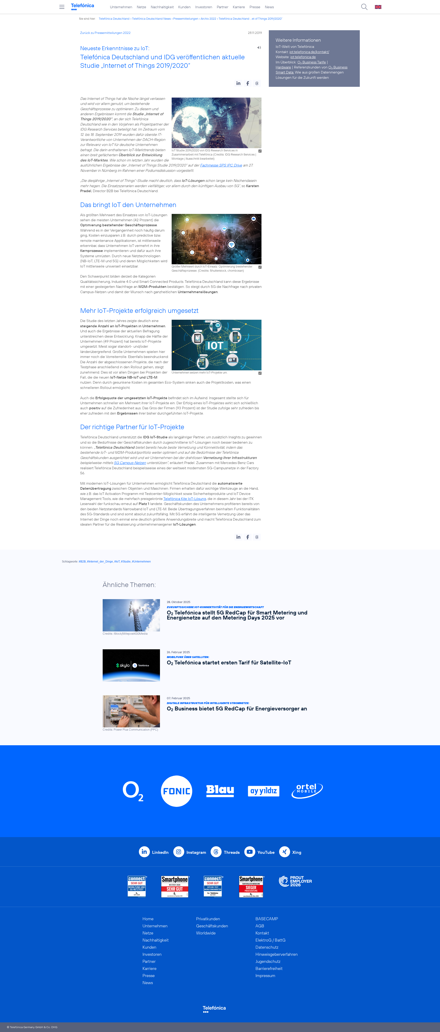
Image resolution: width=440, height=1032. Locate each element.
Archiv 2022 (208, 18)
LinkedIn (160, 852)
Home (148, 918)
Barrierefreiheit (269, 968)
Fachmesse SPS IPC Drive (221, 165)
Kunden (184, 7)
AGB (260, 925)
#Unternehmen (141, 561)
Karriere (239, 7)
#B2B (82, 561)
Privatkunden (208, 918)
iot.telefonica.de (303, 57)
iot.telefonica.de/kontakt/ (309, 51)
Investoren (203, 7)
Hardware (283, 67)
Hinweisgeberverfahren (277, 954)
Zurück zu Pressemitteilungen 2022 (105, 33)
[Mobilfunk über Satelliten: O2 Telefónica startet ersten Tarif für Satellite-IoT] (217, 665)
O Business (337, 67)
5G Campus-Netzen (130, 462)
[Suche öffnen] (364, 7)
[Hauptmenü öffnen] (62, 7)
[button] (238, 83)
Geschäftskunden (212, 925)
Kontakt (262, 933)
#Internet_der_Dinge (100, 561)
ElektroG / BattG (271, 940)
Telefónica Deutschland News (151, 18)
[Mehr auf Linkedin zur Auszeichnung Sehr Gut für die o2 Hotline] (214, 887)
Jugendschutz (268, 961)
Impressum (265, 975)
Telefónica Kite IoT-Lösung (184, 498)
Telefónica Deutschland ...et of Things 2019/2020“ (250, 18)
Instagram (196, 852)
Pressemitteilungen (185, 18)
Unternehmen (121, 7)
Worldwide (206, 933)
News (269, 7)
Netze (141, 7)
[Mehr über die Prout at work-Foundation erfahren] (295, 887)
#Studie (126, 561)
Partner (222, 7)
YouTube (266, 852)
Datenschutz (267, 947)
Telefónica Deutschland (114, 18)
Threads (232, 852)
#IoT (117, 561)
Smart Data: (285, 72)
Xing (296, 852)
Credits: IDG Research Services (234, 154)
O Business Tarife (311, 62)
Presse (255, 7)
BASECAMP (267, 918)
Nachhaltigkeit (162, 7)
